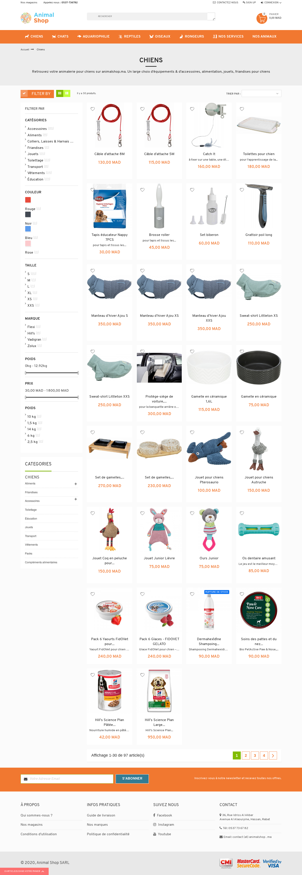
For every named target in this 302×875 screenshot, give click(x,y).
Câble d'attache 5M (159, 154)
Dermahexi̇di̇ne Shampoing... (209, 642)
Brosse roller (159, 235)
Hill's (33, 333)
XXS (33, 305)
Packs (28, 553)
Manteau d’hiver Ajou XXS (209, 318)
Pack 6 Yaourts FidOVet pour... (109, 642)
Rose (31, 252)
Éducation (38, 179)
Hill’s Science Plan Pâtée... (109, 722)
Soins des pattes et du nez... (259, 642)
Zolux (34, 346)
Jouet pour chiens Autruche (259, 480)
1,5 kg (34, 423)
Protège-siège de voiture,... (159, 399)
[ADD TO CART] (120, 170)
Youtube (164, 834)
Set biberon (209, 235)
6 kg (33, 436)
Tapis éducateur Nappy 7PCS (110, 237)
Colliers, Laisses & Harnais (50, 141)
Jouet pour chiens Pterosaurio (209, 480)
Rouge (32, 209)
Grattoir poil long (258, 235)
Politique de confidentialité (108, 834)
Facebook (164, 815)
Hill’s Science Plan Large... (159, 722)
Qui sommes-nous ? (36, 815)
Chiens (32, 478)
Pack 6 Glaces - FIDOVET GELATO (159, 642)
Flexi (33, 327)
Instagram (165, 825)
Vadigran (36, 340)
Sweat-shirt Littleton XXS (109, 397)
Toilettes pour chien (259, 154)
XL (31, 293)
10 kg (33, 417)
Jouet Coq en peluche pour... (109, 561)
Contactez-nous (227, 3)
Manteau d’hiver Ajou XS (159, 316)
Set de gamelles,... (109, 477)
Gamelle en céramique (259, 397)
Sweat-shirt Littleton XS (259, 316)
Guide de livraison (101, 815)
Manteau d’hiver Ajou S (109, 316)
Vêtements (39, 173)
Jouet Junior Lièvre (159, 558)
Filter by (41, 94)
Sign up (251, 3)
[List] (66, 93)
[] (211, 16)
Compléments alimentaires (41, 562)
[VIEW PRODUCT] (209, 655)
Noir (30, 224)
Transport (37, 167)
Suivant (273, 755)
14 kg (33, 429)
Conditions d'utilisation (39, 834)
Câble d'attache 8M (109, 154)
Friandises (37, 148)
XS (31, 299)
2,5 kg (34, 442)
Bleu (31, 238)
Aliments (36, 135)
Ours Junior (209, 558)
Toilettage (38, 160)
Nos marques (97, 825)
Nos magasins (29, 2)
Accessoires (40, 129)
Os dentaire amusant (258, 558)
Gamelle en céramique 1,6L (209, 399)
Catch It (209, 154)
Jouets (35, 154)
